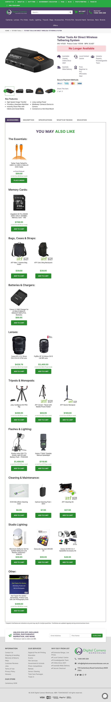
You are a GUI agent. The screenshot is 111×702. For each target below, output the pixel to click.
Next (53, 91)
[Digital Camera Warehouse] (16, 12)
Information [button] (11, 648)
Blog (70, 2)
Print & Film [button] (69, 20)
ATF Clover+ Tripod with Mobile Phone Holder (43, 406)
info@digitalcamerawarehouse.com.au (93, 663)
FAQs (62, 2)
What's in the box (65, 120)
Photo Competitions (35, 666)
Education (82, 120)
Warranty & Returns (12, 658)
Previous (5, 91)
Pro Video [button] (24, 20)
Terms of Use (9, 669)
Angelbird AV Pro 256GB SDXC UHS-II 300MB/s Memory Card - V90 (19, 216)
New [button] (97, 20)
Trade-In (93, 2)
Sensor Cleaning (34, 671)
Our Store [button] (10, 679)
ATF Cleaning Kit (67, 502)
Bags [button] (51, 20)
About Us (20, 2)
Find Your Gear (14, 5)
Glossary (8, 674)
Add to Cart (19, 229)
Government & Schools (36, 663)
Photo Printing (80, 2)
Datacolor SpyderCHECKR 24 (43, 550)
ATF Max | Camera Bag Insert (19, 263)
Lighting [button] (38, 20)
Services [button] (90, 20)
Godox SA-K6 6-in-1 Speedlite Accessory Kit (67, 550)
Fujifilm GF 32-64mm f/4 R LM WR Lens (43, 357)
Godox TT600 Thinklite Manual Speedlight (43, 454)
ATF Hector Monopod (67, 405)
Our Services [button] (34, 648)
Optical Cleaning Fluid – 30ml (43, 503)
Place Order (19, 180)
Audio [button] (31, 20)
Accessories (12, 120)
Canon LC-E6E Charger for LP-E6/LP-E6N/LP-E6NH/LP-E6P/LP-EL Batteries (19, 312)
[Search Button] (70, 12)
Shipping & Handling (12, 655)
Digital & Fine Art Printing (37, 652)
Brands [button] (102, 20)
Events (30, 658)
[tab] (12, 120)
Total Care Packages (35, 674)
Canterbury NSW (11, 683)
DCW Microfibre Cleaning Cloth (19, 503)
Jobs (7, 666)
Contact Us (9, 2)
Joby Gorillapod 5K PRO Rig (19, 406)
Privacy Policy (10, 671)
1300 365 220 (100, 13)
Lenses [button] (16, 20)
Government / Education (48, 2)
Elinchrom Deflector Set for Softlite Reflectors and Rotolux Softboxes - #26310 (19, 551)
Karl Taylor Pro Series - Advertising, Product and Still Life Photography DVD (19, 597)
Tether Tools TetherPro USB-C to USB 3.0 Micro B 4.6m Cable (19, 165)
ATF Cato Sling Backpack (43, 262)
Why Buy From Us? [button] (60, 648)
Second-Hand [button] (80, 20)
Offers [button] (55, 25)
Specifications (45, 120)
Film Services (33, 661)
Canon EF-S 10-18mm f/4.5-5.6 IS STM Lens (19, 357)
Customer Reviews (11, 663)
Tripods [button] (45, 20)
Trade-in (31, 677)
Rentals (30, 669)
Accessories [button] (59, 20)
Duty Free (31, 2)
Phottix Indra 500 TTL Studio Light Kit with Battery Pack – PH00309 (19, 455)
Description (28, 120)
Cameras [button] (9, 20)
